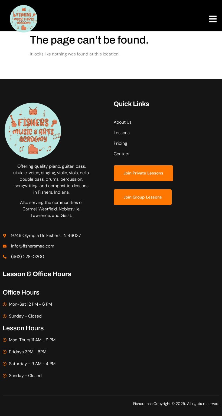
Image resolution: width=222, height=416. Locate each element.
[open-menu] (213, 20)
